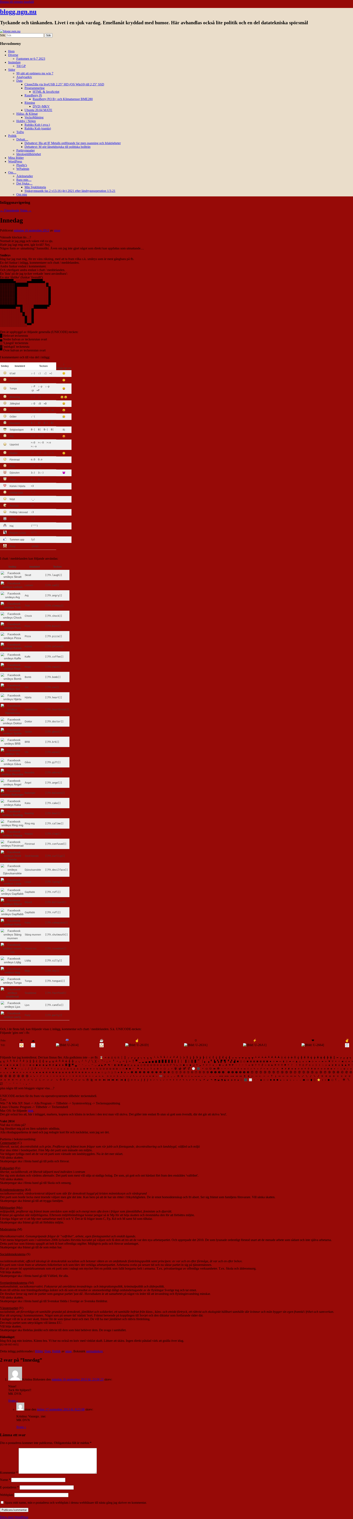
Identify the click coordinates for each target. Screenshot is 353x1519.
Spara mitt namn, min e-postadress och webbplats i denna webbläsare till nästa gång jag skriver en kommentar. (76, 1502)
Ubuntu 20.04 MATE (38, 110)
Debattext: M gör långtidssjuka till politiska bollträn (57, 146)
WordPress (15, 161)
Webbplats (6, 1495)
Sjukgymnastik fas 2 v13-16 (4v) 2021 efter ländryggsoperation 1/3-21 (70, 191)
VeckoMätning (34, 117)
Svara (13, 1400)
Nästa (25, 210)
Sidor (11, 69)
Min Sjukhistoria (35, 187)
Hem (11, 51)
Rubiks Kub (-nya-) (37, 124)
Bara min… (23, 180)
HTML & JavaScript (46, 91)
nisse (57, 230)
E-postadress (9, 1487)
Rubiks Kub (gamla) (38, 128)
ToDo (20, 132)
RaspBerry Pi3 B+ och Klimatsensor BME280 (63, 99)
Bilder (39, 1351)
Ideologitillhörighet (28, 154)
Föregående (9, 210)
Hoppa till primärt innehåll (17, 1)
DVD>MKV (41, 106)
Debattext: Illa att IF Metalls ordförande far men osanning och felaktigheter (73, 143)
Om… (12, 172)
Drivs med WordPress (14, 1517)
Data (19, 80)
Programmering (35, 88)
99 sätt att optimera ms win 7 (34, 73)
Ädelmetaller (24, 176)
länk (30, 1110)
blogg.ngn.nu (18, 11)
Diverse (13, 55)
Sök (2, 35)
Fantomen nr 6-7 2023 (30, 58)
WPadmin (22, 168)
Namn (5, 1479)
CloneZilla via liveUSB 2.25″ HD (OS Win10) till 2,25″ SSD (64, 84)
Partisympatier (25, 150)
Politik (12, 135)
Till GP (21, 66)
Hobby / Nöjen (26, 121)
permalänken (94, 1351)
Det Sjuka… (24, 183)
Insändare (14, 62)
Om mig (21, 194)
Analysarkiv (24, 77)
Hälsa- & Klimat (27, 113)
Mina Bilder (16, 157)
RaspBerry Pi (33, 95)
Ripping (30, 102)
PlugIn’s (21, 165)
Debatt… (22, 139)
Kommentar (9, 1472)
